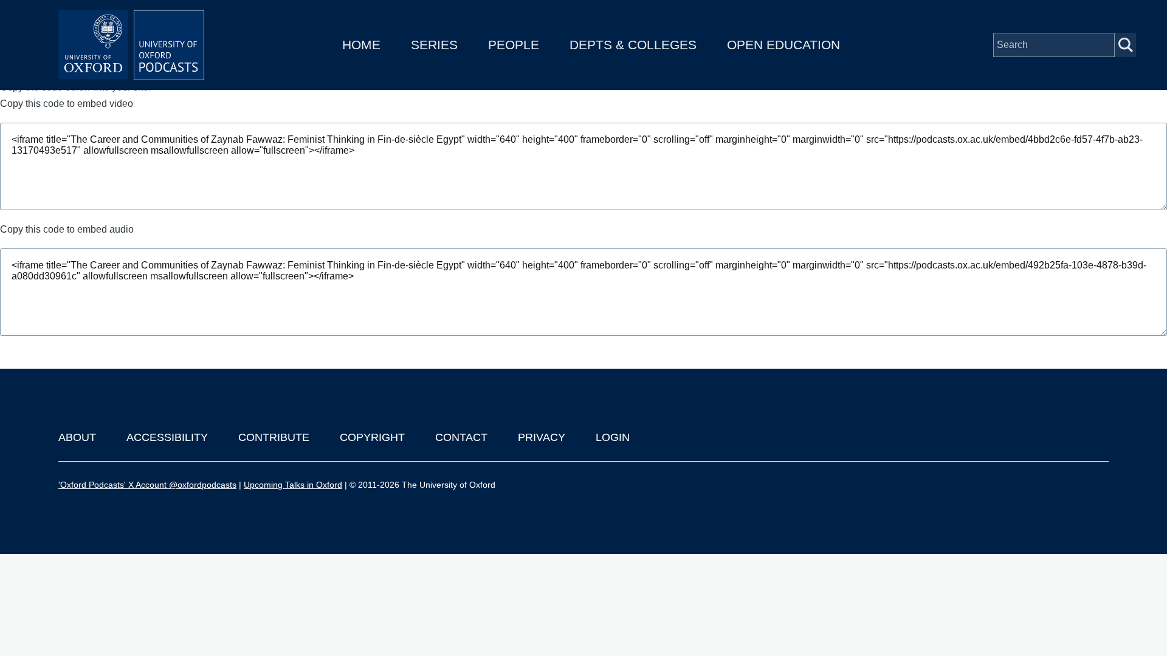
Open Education (783, 45)
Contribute (273, 437)
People (513, 45)
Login (613, 437)
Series (434, 45)
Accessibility (167, 437)
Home (361, 45)
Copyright (372, 437)
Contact (461, 437)
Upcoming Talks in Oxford (293, 485)
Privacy (541, 437)
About (77, 437)
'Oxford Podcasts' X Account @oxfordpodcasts (147, 485)
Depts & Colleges (633, 45)
